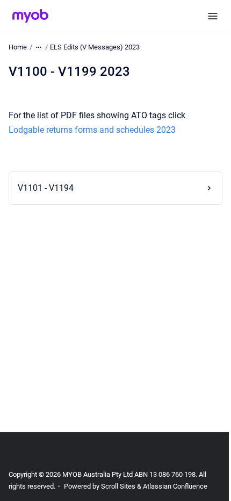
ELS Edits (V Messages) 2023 (95, 47)
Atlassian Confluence (175, 486)
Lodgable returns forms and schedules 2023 (92, 130)
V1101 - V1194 (46, 188)
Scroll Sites (118, 486)
